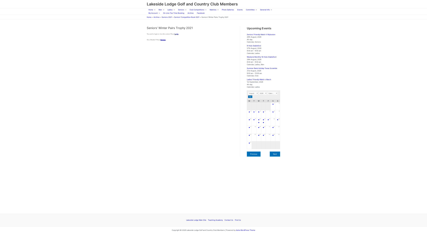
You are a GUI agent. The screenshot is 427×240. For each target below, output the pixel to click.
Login (176, 34)
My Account (153, 13)
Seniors (181, 10)
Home (150, 10)
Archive (191, 13)
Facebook (201, 13)
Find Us (238, 220)
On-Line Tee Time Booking (173, 13)
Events (240, 10)
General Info (265, 10)
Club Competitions (197, 10)
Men (160, 10)
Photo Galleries (228, 10)
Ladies (170, 10)
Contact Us (229, 220)
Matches (213, 10)
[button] (154, 9)
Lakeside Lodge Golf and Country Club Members (192, 4)
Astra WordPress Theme (245, 230)
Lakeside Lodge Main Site (196, 220)
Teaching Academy (215, 220)
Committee (250, 10)
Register (163, 40)
